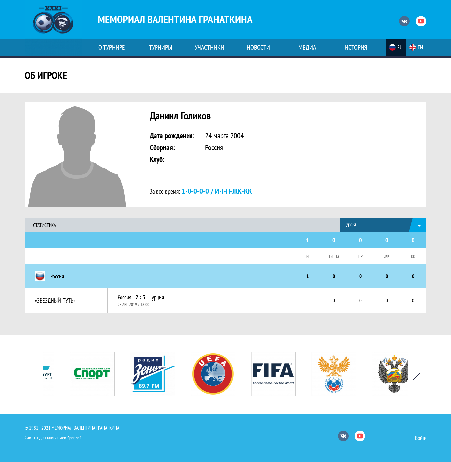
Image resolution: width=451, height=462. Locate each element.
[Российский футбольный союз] (324, 374)
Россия (124, 297)
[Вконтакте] (404, 21)
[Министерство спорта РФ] (384, 374)
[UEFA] (203, 374)
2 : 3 (140, 297)
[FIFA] (263, 374)
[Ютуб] (421, 21)
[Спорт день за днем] (82, 374)
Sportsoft (74, 438)
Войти (420, 437)
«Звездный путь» (55, 300)
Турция (157, 297)
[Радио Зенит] (142, 374)
